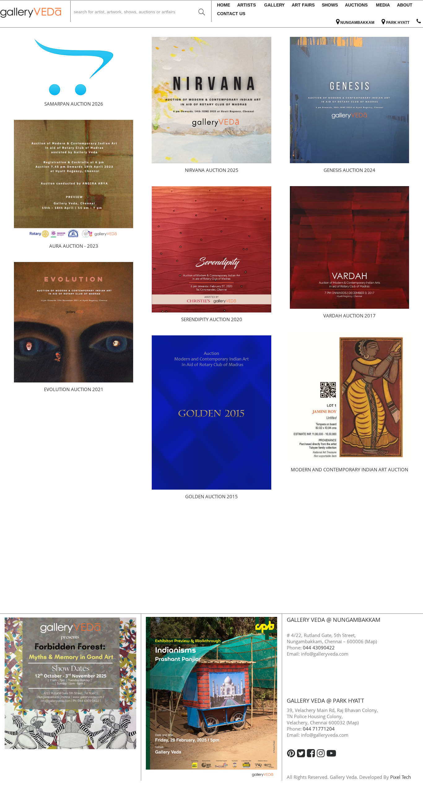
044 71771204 (319, 729)
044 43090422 (319, 647)
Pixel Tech (400, 777)
